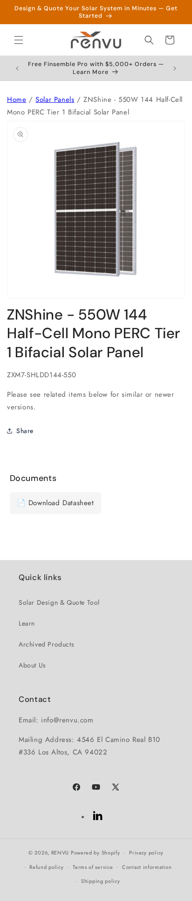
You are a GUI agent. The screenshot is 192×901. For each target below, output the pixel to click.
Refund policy (46, 867)
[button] (18, 40)
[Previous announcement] (17, 68)
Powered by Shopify (95, 852)
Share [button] (25, 430)
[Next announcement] (175, 68)
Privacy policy (146, 852)
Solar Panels (54, 99)
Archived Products (46, 644)
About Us (32, 665)
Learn (27, 623)
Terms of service (93, 867)
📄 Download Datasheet (55, 503)
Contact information (146, 867)
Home (16, 99)
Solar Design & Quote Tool (59, 602)
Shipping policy (100, 881)
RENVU (60, 852)
